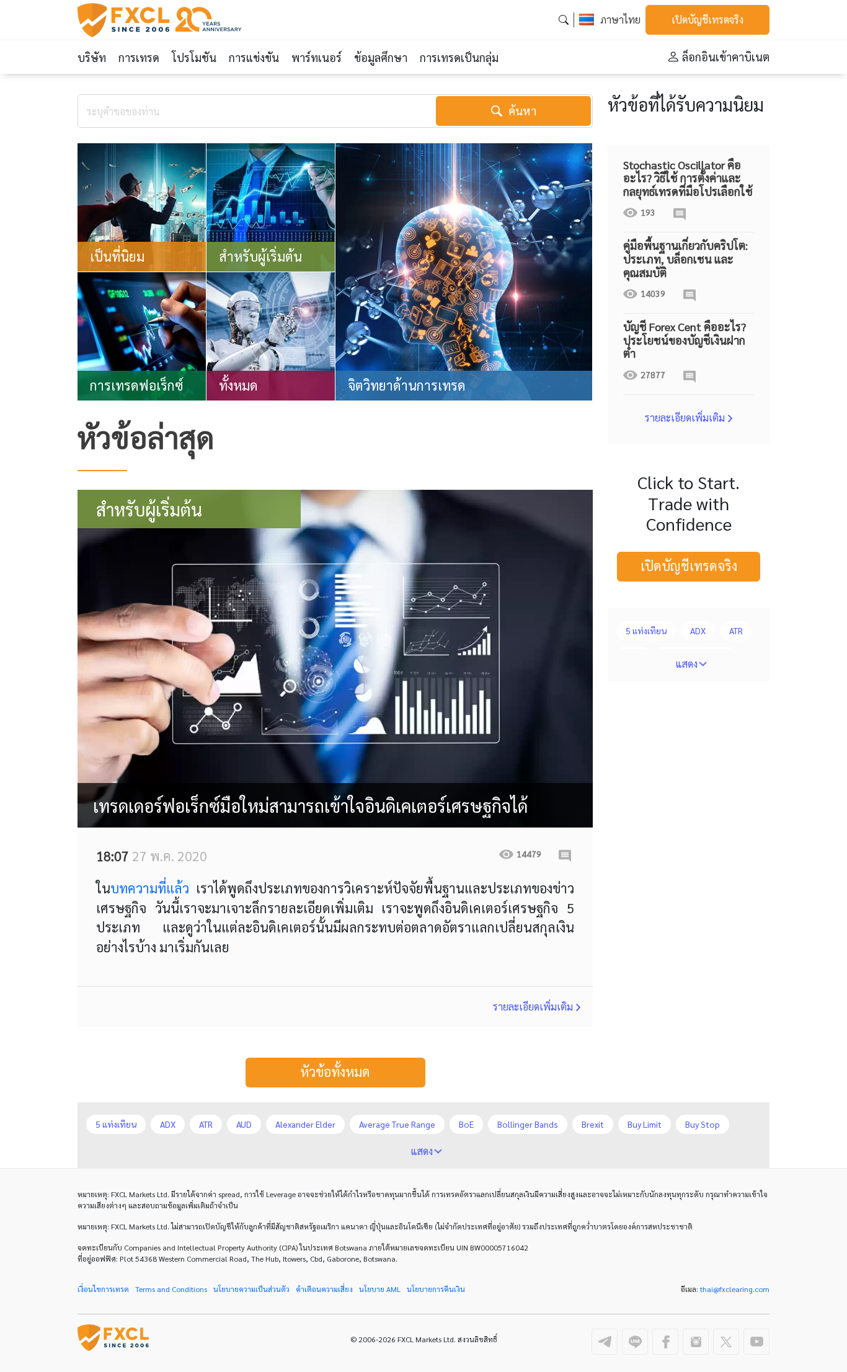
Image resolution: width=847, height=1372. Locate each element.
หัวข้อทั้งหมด (335, 1071)
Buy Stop (702, 1124)
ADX (698, 630)
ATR (736, 630)
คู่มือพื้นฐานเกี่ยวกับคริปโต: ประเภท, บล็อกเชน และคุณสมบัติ (685, 258)
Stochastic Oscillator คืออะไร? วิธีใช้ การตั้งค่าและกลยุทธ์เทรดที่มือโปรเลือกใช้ (688, 177)
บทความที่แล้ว (149, 887)
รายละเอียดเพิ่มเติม (533, 1006)
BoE (466, 1124)
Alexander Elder (305, 1124)
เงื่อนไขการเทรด (103, 1289)
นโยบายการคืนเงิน (436, 1289)
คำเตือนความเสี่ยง (324, 1289)
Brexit (593, 1124)
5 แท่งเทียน (646, 630)
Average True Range (397, 1124)
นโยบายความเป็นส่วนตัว (251, 1289)
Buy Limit (644, 1124)
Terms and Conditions (171, 1289)
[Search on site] (564, 19)
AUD (244, 1124)
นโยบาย (380, 1289)
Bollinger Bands (527, 1124)
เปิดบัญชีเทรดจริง (707, 19)
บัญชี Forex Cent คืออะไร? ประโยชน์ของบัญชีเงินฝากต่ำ (684, 339)
